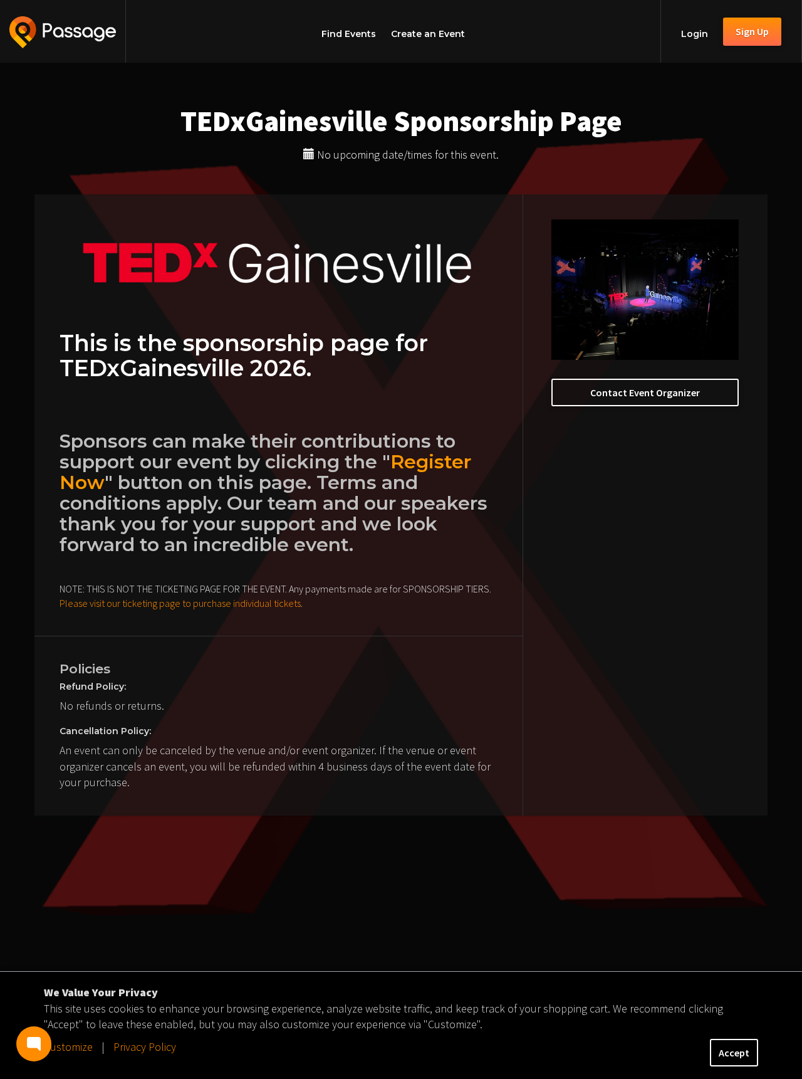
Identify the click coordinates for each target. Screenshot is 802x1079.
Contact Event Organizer (645, 392)
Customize (68, 1047)
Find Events (348, 33)
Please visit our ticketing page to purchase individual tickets (180, 603)
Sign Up (752, 31)
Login (694, 33)
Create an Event (428, 33)
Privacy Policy (144, 1047)
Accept (734, 1052)
